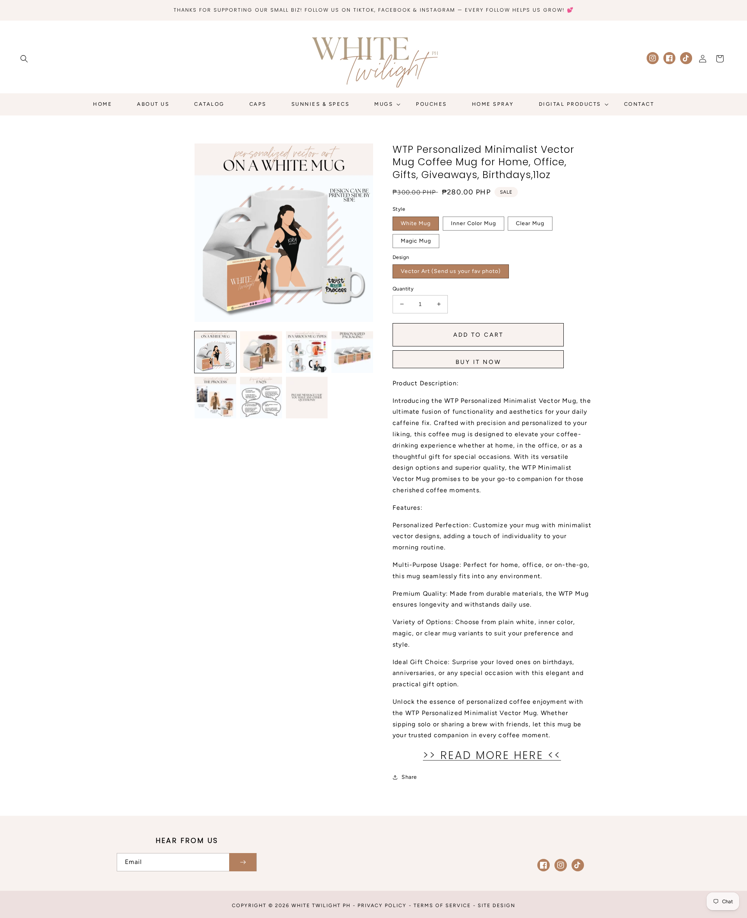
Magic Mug (416, 241)
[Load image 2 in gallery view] (261, 352)
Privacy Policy (382, 905)
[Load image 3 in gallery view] (307, 352)
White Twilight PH (321, 905)
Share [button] (409, 777)
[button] (24, 58)
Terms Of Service (442, 905)
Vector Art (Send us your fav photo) (451, 271)
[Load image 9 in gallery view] (261, 397)
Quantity (403, 289)
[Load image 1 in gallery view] (215, 352)
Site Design (497, 905)
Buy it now (478, 361)
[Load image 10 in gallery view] (307, 397)
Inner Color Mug (473, 223)
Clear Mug (530, 223)
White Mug (416, 223)
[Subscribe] (242, 862)
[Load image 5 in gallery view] (215, 397)
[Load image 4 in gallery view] (352, 352)
